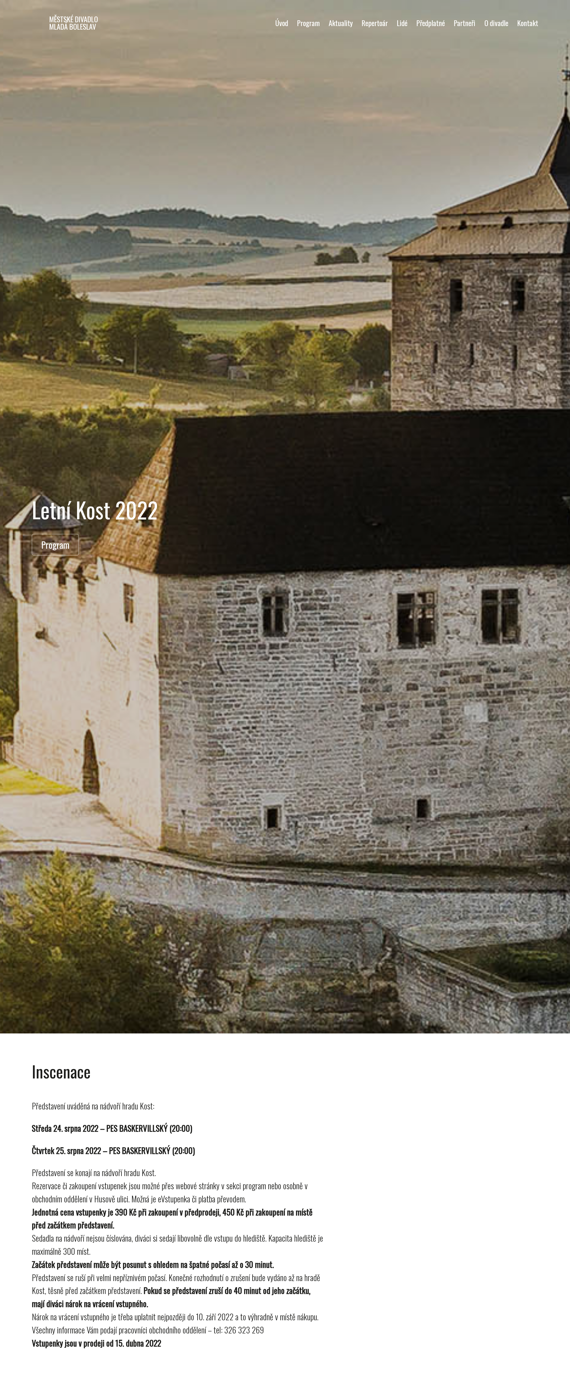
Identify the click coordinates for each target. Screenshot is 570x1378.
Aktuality (341, 22)
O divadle (496, 22)
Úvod (281, 22)
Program (308, 22)
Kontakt (527, 22)
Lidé (402, 22)
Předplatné (430, 22)
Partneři (464, 22)
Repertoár (375, 22)
